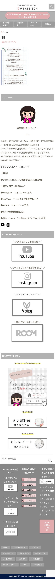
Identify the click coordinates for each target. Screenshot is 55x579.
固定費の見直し (24, 553)
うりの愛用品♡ (35, 559)
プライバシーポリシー (9, 565)
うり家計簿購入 (6, 24)
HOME (5, 547)
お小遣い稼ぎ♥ (7, 559)
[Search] (50, 461)
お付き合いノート (8, 553)
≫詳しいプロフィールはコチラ (15, 167)
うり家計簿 (35, 547)
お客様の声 (20, 24)
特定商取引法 (38, 565)
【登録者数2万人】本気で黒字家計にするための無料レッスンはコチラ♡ (28, 15)
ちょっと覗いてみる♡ (47, 526)
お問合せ (48, 24)
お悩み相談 (22, 559)
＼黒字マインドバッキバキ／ (27, 294)
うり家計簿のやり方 (19, 547)
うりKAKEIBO (23, 576)
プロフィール (33, 24)
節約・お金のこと (40, 553)
